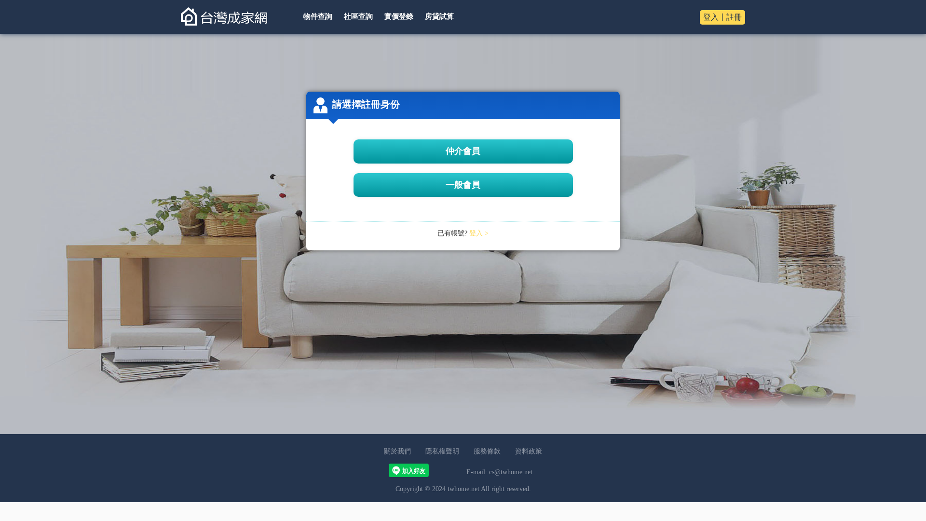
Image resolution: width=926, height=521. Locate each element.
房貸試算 (439, 16)
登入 (711, 17)
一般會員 (463, 185)
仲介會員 (463, 151)
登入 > (479, 233)
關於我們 (397, 451)
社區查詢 (358, 16)
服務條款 (487, 451)
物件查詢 (317, 16)
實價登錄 (398, 16)
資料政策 (528, 451)
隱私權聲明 (442, 451)
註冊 (734, 17)
